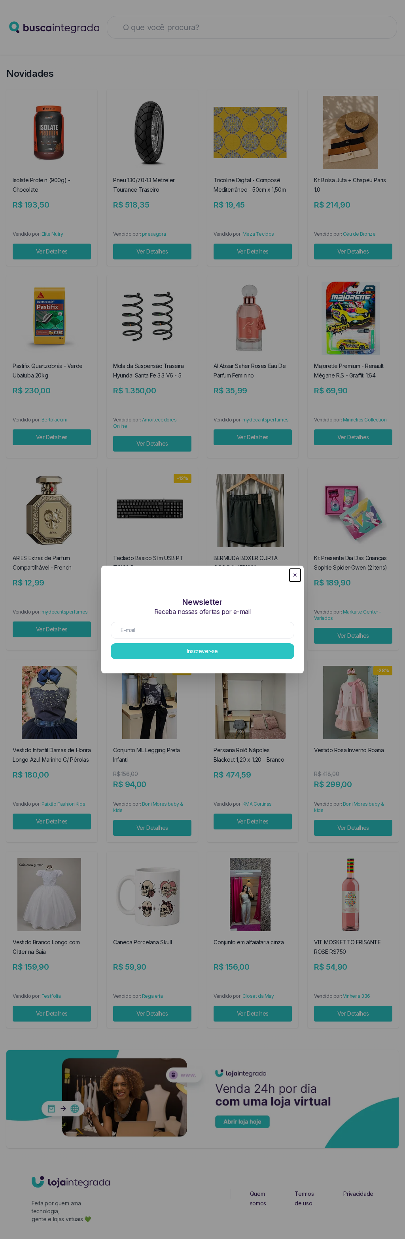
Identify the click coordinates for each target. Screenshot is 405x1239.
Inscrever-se (202, 651)
